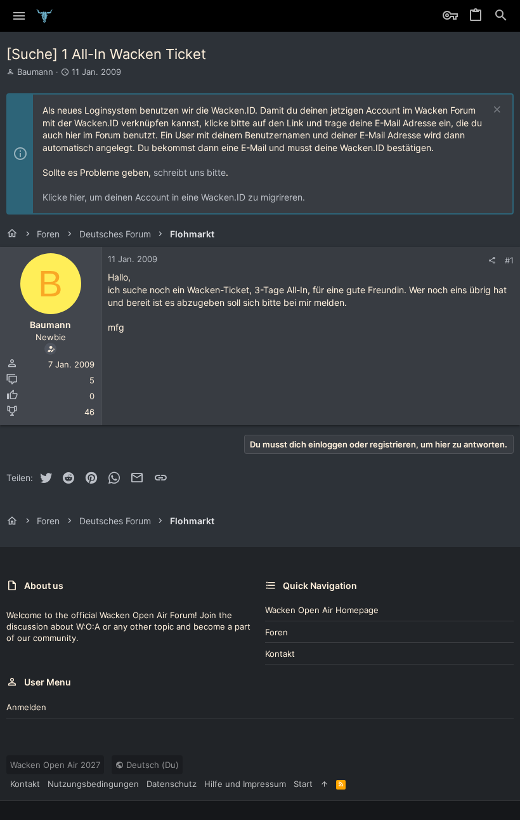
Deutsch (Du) (151, 765)
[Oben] (324, 783)
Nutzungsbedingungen (93, 784)
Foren (276, 632)
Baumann (35, 72)
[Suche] (501, 16)
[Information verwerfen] (495, 110)
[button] (19, 15)
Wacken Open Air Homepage (322, 610)
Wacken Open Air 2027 (55, 765)
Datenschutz (171, 784)
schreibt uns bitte (189, 172)
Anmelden (26, 707)
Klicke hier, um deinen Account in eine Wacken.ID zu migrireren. (173, 197)
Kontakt (280, 654)
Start (303, 784)
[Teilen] (491, 261)
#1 (509, 260)
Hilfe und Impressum (245, 784)
